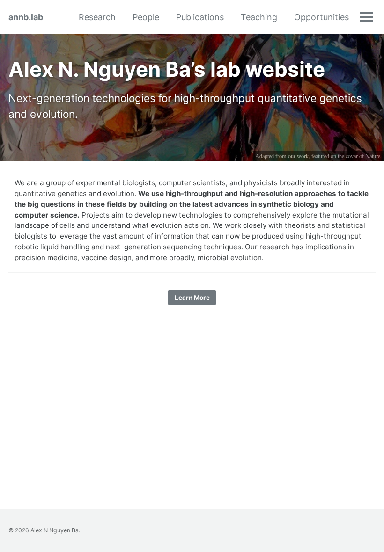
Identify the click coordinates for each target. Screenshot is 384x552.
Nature (372, 156)
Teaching (259, 17)
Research (97, 17)
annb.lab (25, 17)
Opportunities (321, 17)
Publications (200, 17)
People (146, 17)
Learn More (192, 297)
